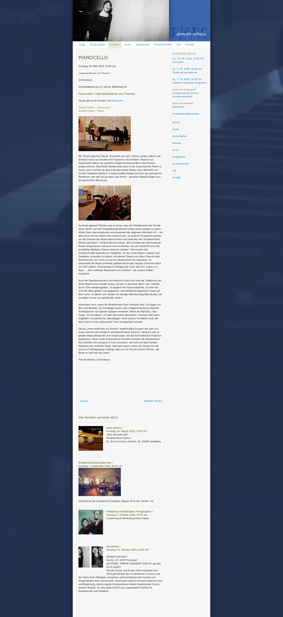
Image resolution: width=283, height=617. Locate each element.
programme (142, 44)
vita (178, 44)
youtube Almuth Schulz (185, 93)
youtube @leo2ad (182, 96)
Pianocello (117, 100)
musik (82, 44)
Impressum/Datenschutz (185, 114)
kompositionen (162, 44)
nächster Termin (152, 401)
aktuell (176, 122)
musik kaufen (97, 44)
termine (114, 44)
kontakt (189, 44)
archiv (127, 44)
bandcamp (178, 107)
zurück (83, 401)
